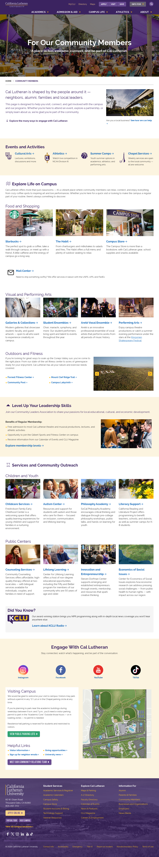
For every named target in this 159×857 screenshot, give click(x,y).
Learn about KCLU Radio (48, 625)
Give (122, 4)
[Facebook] (7, 834)
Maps (92, 4)
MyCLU (72, 4)
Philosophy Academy (94, 504)
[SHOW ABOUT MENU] (151, 12)
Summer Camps (100, 153)
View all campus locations (18, 826)
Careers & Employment (92, 817)
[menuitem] (138, 4)
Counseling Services (18, 569)
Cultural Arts (23, 153)
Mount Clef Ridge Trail (63, 377)
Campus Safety (50, 799)
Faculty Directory (89, 799)
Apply (104, 4)
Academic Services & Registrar (58, 790)
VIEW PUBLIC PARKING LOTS (22, 734)
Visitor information (19, 750)
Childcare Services (17, 504)
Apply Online (14, 813)
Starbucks (12, 241)
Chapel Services (138, 153)
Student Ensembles (55, 322)
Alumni (122, 790)
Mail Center (23, 271)
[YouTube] (27, 834)
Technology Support (53, 813)
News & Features (89, 808)
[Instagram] (17, 834)
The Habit (62, 241)
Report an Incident (105, 847)
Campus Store (115, 241)
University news (53, 754)
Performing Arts (129, 322)
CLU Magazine (88, 813)
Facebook (61, 677)
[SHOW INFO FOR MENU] (143, 4)
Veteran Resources (52, 817)
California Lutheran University (16, 6)
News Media (125, 813)
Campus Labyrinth (61, 382)
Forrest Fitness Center (20, 377)
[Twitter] (12, 834)
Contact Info (48, 847)
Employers (124, 808)
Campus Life (97, 12)
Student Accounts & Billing (56, 808)
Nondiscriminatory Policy (127, 847)
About (144, 12)
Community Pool (16, 382)
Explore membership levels (23, 445)
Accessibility (63, 847)
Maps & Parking (88, 790)
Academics (38, 12)
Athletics (122, 12)
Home (8, 81)
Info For (136, 4)
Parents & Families (128, 795)
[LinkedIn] (22, 834)
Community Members (129, 799)
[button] (98, 374)
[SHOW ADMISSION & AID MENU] (80, 12)
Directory (83, 4)
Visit (113, 4)
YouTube (98, 677)
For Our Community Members (79, 42)
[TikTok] (31, 834)
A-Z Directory (87, 795)
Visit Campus (25, 820)
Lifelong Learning (54, 569)
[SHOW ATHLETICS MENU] (131, 12)
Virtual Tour (12, 820)
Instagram (23, 677)
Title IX (90, 847)
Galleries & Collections (20, 322)
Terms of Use (148, 847)
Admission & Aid (67, 12)
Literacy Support (129, 504)
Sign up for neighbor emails (23, 754)
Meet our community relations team (28, 762)
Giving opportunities (55, 750)
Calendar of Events (90, 804)
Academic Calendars (53, 795)
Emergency (77, 847)
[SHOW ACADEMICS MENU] (48, 12)
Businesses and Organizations (133, 804)
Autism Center (52, 504)
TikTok (136, 677)
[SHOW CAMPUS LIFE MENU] (107, 12)
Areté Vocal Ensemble (95, 322)
